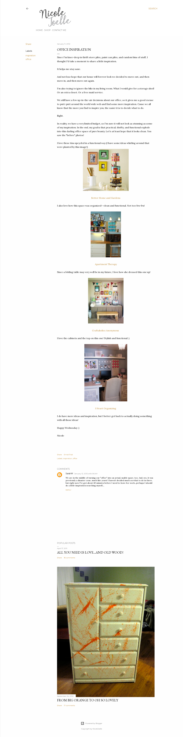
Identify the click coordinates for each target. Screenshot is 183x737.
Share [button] (28, 44)
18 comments (69, 558)
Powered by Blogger (93, 723)
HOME (39, 30)
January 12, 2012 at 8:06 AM (85, 474)
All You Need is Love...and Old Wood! (90, 552)
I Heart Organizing (106, 408)
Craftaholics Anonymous (106, 330)
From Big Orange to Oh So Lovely (87, 700)
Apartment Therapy (106, 264)
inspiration (31, 55)
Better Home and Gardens (105, 197)
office (28, 59)
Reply (68, 490)
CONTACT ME (59, 30)
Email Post (68, 454)
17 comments (69, 705)
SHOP (47, 30)
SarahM (69, 473)
